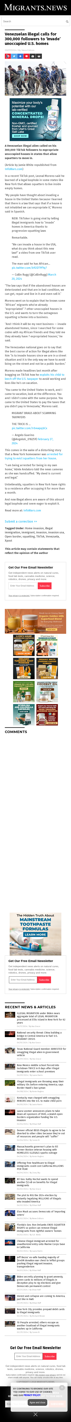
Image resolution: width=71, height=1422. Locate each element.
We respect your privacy (45, 1375)
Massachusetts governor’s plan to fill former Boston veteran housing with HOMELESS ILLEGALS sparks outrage (37, 1149)
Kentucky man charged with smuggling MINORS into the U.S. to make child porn (39, 1099)
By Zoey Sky (35, 1173)
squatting (29, 536)
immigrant (28, 532)
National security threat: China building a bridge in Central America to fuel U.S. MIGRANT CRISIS (39, 1035)
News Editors (28, 50)
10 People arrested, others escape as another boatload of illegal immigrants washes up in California (38, 1325)
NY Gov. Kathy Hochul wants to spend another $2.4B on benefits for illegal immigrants (37, 1182)
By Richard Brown (37, 1316)
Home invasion (34, 528)
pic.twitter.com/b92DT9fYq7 (29, 267)
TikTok (40, 536)
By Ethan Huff (35, 1124)
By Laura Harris (36, 1075)
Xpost (8, 540)
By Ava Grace (34, 1026)
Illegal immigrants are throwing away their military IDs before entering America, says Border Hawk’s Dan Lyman (40, 1084)
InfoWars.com (13, 169)
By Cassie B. (35, 1140)
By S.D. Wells (35, 1235)
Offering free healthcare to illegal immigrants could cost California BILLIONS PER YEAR (40, 1166)
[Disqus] (35, 779)
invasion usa (56, 532)
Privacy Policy (32, 1395)
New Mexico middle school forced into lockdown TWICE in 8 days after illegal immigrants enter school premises (38, 1068)
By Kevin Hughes (37, 1091)
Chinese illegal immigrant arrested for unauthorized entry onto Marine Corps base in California (41, 1244)
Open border (13, 536)
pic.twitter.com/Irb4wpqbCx (29, 428)
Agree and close (37, 1402)
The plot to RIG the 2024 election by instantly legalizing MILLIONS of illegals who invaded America (39, 1198)
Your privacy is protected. (19, 596)
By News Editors (37, 1218)
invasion (41, 532)
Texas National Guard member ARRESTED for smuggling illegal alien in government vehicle (41, 1052)
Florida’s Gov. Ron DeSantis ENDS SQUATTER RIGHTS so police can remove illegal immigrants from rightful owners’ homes (41, 1227)
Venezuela (52, 536)
